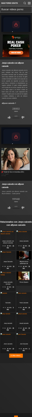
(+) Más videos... (16, 355)
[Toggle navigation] (29, 3)
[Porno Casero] (24, 276)
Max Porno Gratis (9, 3)
